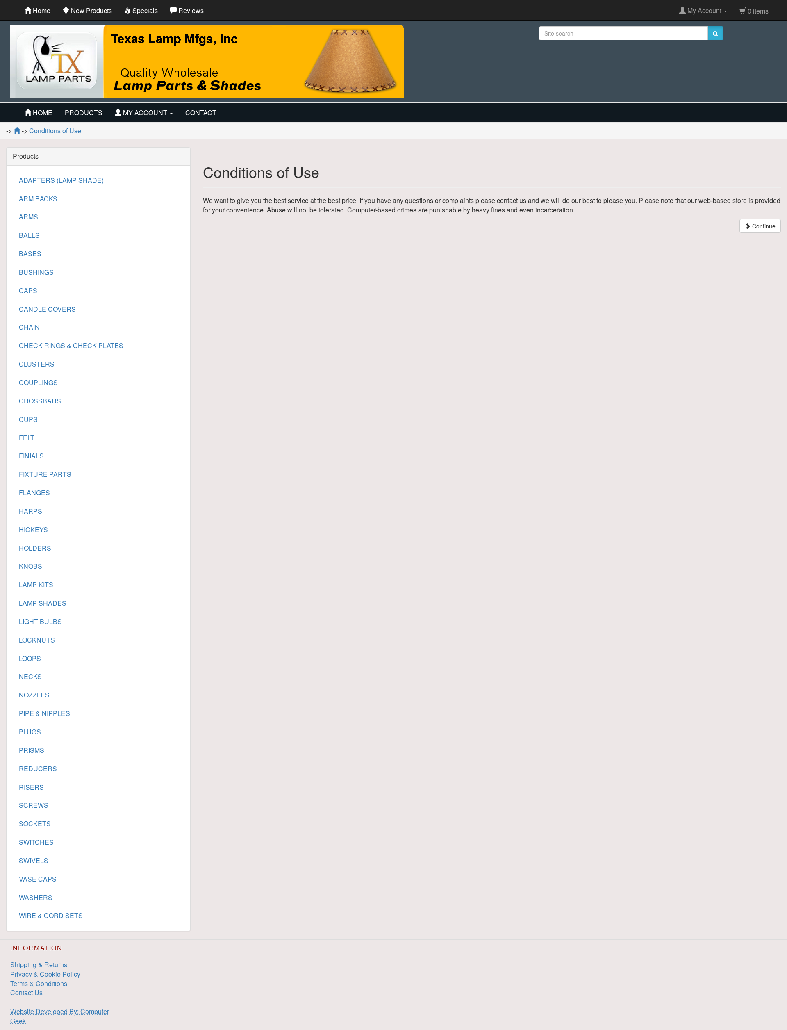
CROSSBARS (40, 401)
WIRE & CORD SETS (51, 915)
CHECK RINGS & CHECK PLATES (71, 345)
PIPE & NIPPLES (44, 713)
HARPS (30, 511)
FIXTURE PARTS (45, 474)
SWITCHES (36, 842)
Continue (763, 226)
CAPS (28, 290)
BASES (30, 253)
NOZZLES (34, 695)
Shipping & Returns (38, 964)
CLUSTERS (37, 364)
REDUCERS (38, 768)
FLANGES (34, 492)
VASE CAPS (38, 879)
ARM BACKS (38, 198)
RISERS (31, 787)
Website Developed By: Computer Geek (59, 1016)
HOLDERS (35, 548)
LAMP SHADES (42, 603)
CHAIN (29, 327)
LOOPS (30, 658)
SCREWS (33, 805)
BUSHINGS (36, 272)
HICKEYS (33, 529)
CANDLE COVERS (47, 309)
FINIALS (31, 455)
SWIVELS (33, 860)
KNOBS (30, 566)
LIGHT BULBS (40, 621)
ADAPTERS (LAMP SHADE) (61, 180)
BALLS (29, 235)
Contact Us (26, 992)
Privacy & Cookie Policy (45, 974)
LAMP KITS (36, 584)
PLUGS (30, 731)
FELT (26, 437)
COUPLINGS (38, 382)
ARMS (28, 216)
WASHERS (35, 897)
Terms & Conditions (38, 983)
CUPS (28, 419)
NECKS (30, 676)
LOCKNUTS (37, 640)
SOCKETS (35, 823)
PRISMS (31, 750)
